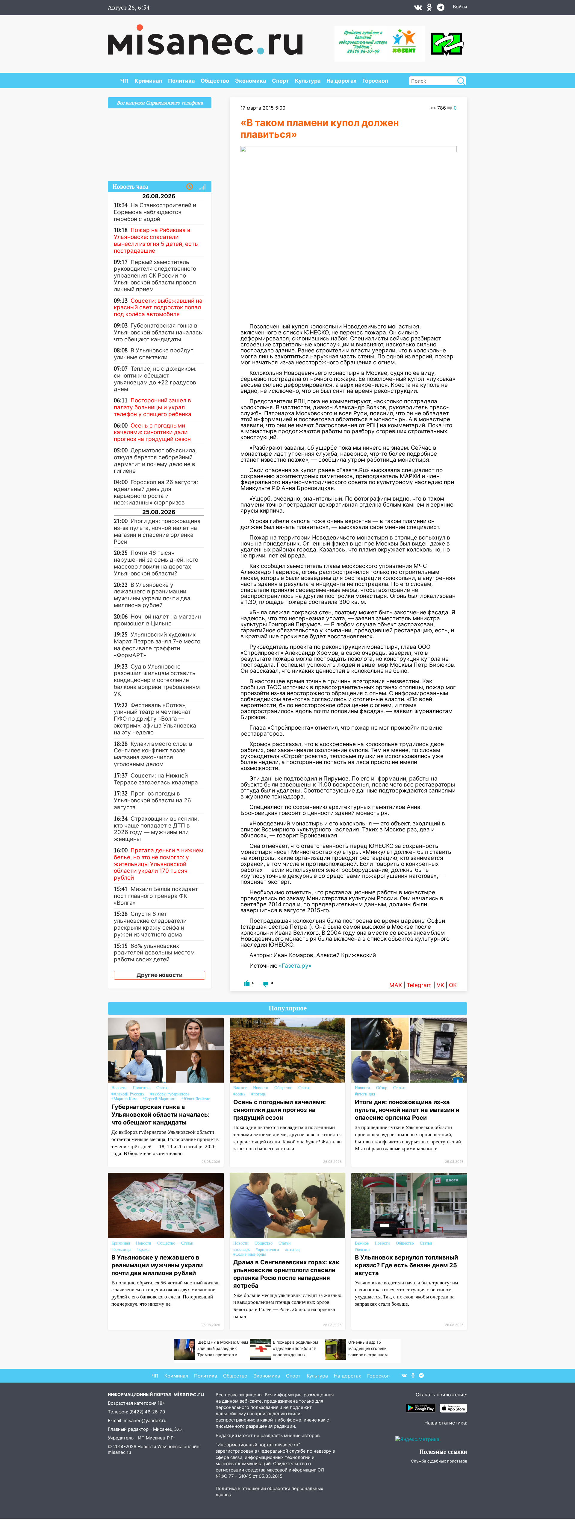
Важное (240, 1088)
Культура (307, 81)
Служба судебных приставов (439, 1461)
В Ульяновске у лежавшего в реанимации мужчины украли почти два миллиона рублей (157, 1265)
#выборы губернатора (169, 1094)
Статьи (162, 1088)
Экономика (250, 81)
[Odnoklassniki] (429, 9)
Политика (181, 81)
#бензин (362, 1249)
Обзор (381, 1088)
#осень (239, 1094)
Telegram (419, 985)
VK (440, 985)
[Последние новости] (189, 186)
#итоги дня (365, 1094)
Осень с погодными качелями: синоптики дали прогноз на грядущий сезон (279, 1109)
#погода (258, 1094)
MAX (395, 985)
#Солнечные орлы (249, 1254)
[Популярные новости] (202, 186)
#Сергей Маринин (159, 1099)
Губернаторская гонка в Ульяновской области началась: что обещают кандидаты (160, 1114)
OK (453, 985)
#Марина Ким (124, 1099)
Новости (119, 1088)
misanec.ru (119, 1452)
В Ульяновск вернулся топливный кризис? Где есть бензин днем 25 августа (406, 1265)
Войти (460, 7)
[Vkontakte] (418, 9)
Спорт (280, 81)
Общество (215, 81)
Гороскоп (375, 81)
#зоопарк (241, 1249)
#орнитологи (267, 1249)
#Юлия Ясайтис (195, 1099)
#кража (143, 1249)
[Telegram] (440, 9)
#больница (121, 1249)
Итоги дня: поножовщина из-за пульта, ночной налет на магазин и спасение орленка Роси (407, 1109)
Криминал (148, 81)
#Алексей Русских (127, 1094)
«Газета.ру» (295, 965)
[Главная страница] (205, 36)
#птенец (292, 1249)
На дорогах (341, 81)
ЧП (124, 81)
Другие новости (160, 975)
